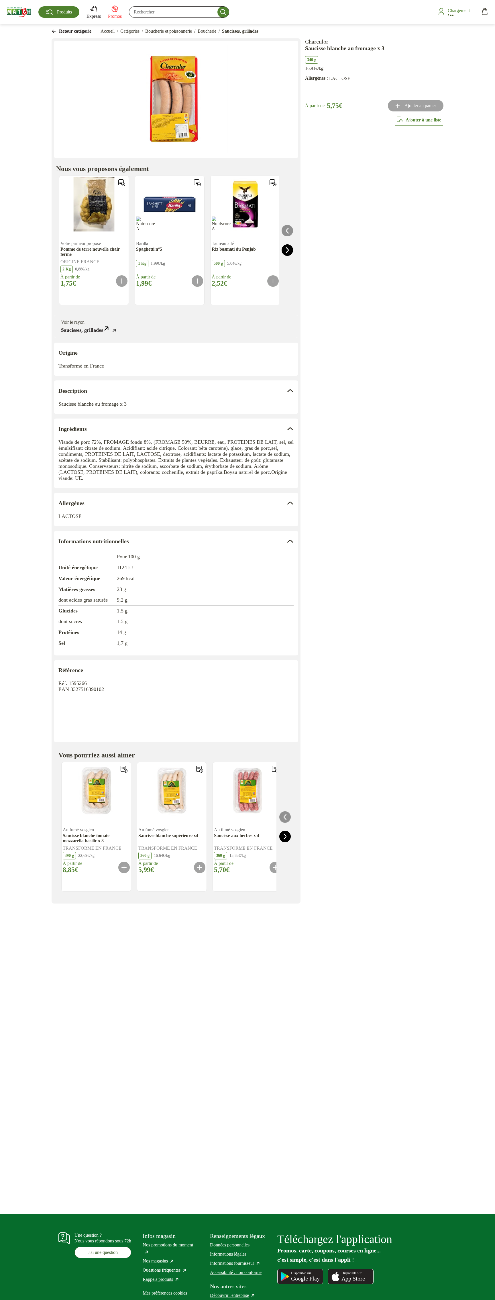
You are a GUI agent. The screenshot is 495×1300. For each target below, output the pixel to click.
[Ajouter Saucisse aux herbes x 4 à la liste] (275, 769)
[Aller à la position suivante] (287, 250)
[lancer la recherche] (223, 12)
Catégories (130, 31)
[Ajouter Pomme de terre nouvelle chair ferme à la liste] (121, 182)
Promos (115, 16)
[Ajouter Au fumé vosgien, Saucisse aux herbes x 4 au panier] (275, 867)
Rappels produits (161, 1279)
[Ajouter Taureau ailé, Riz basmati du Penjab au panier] (273, 281)
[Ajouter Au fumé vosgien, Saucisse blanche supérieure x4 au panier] (199, 867)
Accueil (108, 31)
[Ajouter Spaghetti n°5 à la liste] (197, 182)
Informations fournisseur (235, 1263)
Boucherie (207, 31)
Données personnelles (230, 1244)
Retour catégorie (75, 31)
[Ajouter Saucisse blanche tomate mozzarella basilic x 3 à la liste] (124, 769)
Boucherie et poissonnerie (168, 31)
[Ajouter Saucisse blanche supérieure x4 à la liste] (199, 769)
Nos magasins (158, 1260)
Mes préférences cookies (165, 1293)
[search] (179, 12)
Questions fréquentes (165, 1270)
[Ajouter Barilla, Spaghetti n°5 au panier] (197, 281)
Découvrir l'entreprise (232, 1295)
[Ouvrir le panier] (484, 12)
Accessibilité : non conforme (236, 1272)
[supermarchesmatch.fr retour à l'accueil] (19, 12)
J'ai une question (103, 1252)
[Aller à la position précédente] (287, 230)
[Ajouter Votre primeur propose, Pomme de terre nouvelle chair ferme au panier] (121, 281)
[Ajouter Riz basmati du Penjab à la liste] (273, 182)
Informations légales (228, 1254)
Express (94, 16)
